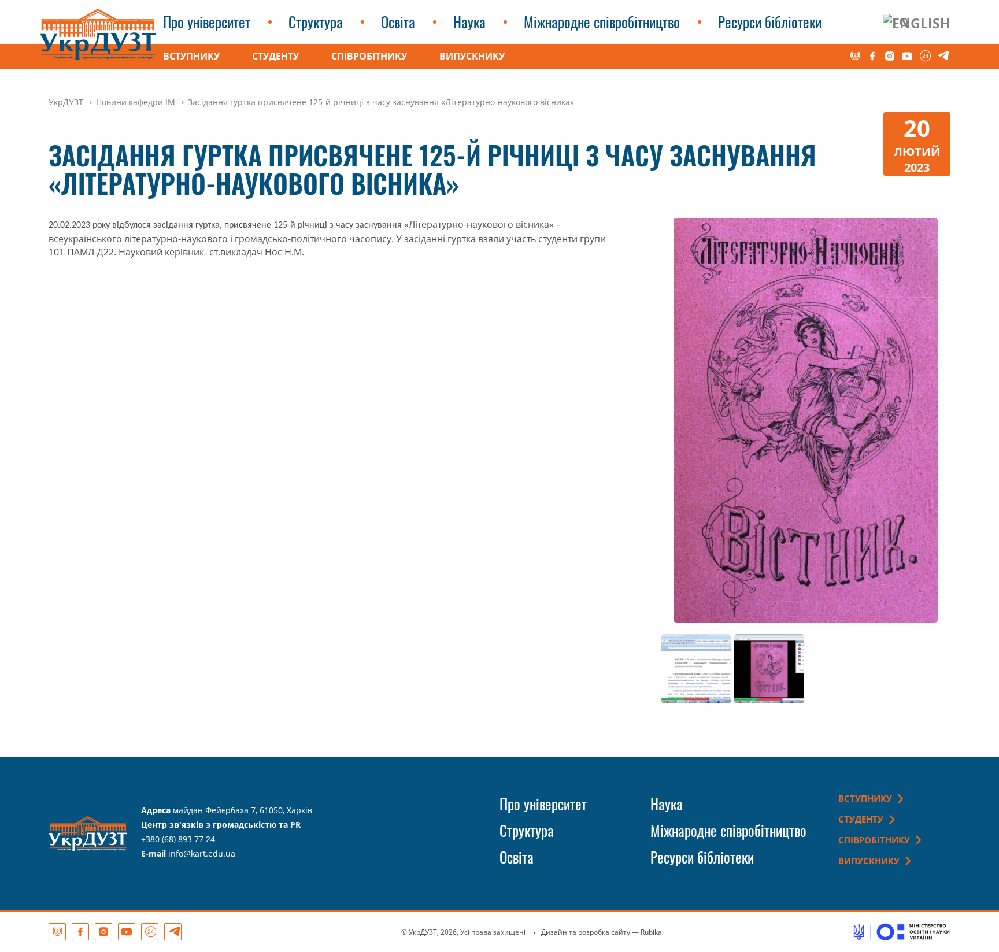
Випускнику (472, 56)
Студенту (275, 56)
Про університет (206, 21)
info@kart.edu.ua (201, 853)
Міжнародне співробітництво (602, 21)
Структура (315, 21)
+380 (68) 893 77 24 (178, 839)
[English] (916, 23)
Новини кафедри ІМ (135, 102)
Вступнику (191, 56)
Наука (469, 21)
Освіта (398, 21)
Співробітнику (369, 56)
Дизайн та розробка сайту (585, 932)
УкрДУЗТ (66, 102)
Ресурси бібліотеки (770, 21)
